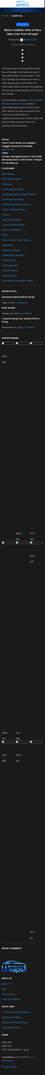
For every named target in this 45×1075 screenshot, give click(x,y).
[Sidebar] (3, 1072)
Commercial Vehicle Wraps (16, 1012)
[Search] (43, 3)
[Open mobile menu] (3, 3)
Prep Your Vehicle (11, 999)
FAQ (4, 989)
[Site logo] (22, 3)
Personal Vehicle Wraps (14, 1022)
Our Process (8, 994)
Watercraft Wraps (11, 1017)
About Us (7, 984)
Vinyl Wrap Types (11, 1027)
